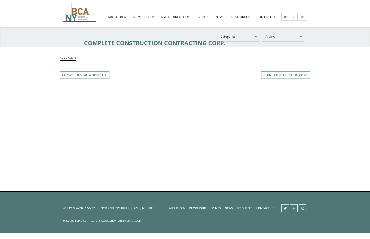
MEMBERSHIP (143, 17)
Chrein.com (134, 220)
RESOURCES (240, 17)
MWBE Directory (175, 17)
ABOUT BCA (117, 17)
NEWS (219, 17)
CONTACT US (266, 17)
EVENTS (203, 17)
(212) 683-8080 (144, 208)
